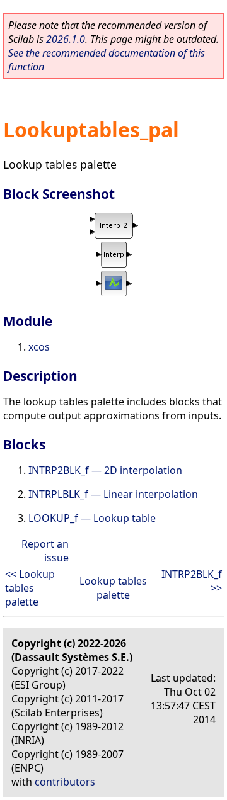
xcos (39, 347)
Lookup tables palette (113, 588)
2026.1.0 (65, 39)
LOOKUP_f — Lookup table (92, 518)
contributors (65, 782)
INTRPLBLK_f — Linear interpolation (113, 494)
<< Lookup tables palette (30, 588)
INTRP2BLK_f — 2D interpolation (105, 470)
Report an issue (45, 551)
